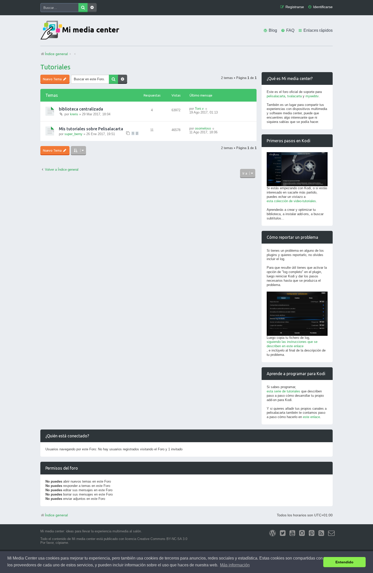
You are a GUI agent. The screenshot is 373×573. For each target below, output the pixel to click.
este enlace (311, 417)
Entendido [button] (344, 562)
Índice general (56, 515)
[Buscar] (83, 7)
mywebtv (312, 96)
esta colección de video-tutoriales (291, 201)
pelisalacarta (276, 96)
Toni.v (199, 108)
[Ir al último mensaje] (206, 108)
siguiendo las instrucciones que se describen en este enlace (292, 344)
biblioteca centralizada (81, 109)
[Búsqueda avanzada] (92, 7)
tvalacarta (294, 96)
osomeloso (203, 128)
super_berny (73, 134)
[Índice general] (81, 30)
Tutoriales (55, 67)
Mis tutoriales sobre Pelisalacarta (91, 128)
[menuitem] (320, 7)
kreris (74, 114)
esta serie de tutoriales (283, 391)
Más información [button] (235, 565)
